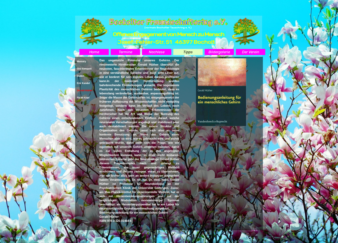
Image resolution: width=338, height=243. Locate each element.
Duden (80, 76)
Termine (125, 52)
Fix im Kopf (83, 97)
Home (94, 52)
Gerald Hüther (85, 90)
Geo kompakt (84, 68)
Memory (81, 61)
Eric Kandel (83, 83)
